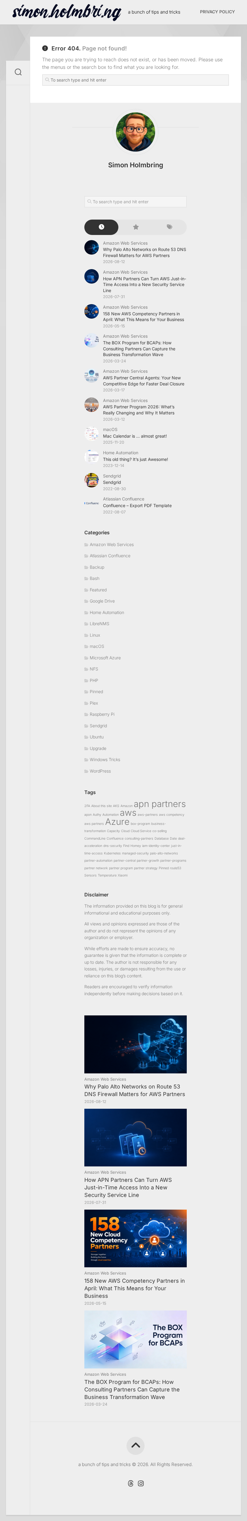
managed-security (135, 853)
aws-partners (148, 815)
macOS (110, 429)
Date (173, 839)
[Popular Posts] (135, 227)
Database (162, 839)
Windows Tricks (105, 759)
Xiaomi (122, 875)
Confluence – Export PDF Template (137, 505)
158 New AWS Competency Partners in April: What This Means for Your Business (134, 1288)
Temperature (107, 875)
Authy (97, 815)
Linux (95, 635)
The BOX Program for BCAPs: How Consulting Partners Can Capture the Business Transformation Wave (139, 348)
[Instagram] (140, 1483)
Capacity (113, 831)
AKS (116, 806)
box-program (140, 824)
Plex (94, 703)
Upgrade (98, 748)
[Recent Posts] (101, 227)
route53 (175, 868)
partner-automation (98, 861)
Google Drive (102, 600)
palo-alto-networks (164, 853)
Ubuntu (97, 736)
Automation (110, 815)
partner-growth (148, 861)
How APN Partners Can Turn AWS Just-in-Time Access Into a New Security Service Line (144, 284)
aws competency (171, 815)
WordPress (100, 770)
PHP (94, 680)
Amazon (126, 806)
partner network (96, 868)
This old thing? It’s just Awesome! (135, 459)
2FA (87, 806)
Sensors (90, 875)
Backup (97, 567)
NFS (94, 668)
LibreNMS (99, 623)
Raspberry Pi (102, 714)
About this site (101, 806)
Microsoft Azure (105, 657)
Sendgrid (112, 475)
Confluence (115, 839)
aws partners (94, 824)
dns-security (112, 846)
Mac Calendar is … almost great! (135, 436)
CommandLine (94, 839)
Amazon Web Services (125, 243)
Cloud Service (141, 831)
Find (126, 846)
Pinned (96, 691)
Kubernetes (112, 853)
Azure (117, 821)
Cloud (125, 831)
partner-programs (173, 861)
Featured (98, 589)
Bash (94, 578)
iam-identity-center (156, 846)
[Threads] (130, 1483)
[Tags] (170, 227)
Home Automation (120, 452)
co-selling (159, 831)
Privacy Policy (217, 11)
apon (88, 815)
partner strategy (146, 868)
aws (128, 812)
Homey (135, 846)
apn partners (160, 804)
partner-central (125, 861)
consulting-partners (139, 839)
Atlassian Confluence (123, 498)
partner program (121, 868)
